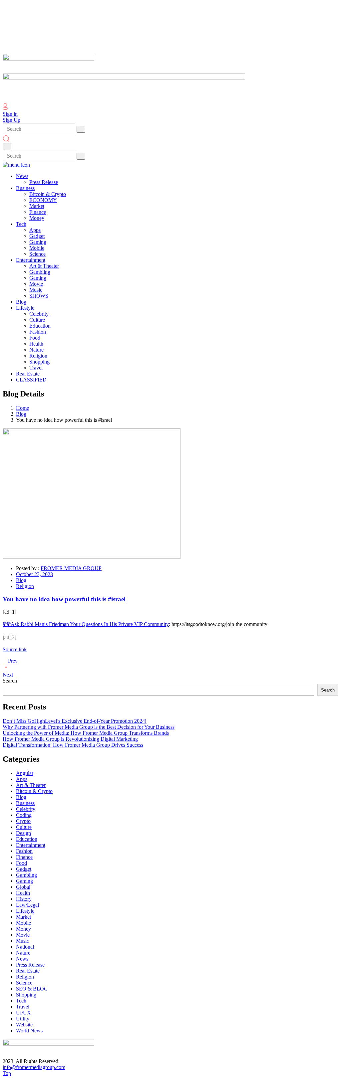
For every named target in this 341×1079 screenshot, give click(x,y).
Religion (25, 586)
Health (23, 893)
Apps (21, 779)
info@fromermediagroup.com (34, 1067)
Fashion (24, 851)
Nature (23, 953)
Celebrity (25, 809)
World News (29, 1030)
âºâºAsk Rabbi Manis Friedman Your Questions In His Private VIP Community (86, 624)
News (22, 959)
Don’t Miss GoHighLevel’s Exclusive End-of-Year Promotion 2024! (75, 721)
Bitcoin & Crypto (34, 791)
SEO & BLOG (32, 989)
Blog (21, 414)
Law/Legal (27, 905)
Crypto (23, 821)
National (25, 947)
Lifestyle (25, 911)
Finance (24, 857)
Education (26, 839)
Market (23, 917)
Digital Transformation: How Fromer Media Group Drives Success (73, 745)
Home (22, 408)
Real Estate (28, 971)
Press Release (30, 965)
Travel (22, 1006)
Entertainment (30, 845)
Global (23, 887)
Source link (15, 649)
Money (23, 929)
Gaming (24, 881)
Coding (24, 815)
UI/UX (23, 1012)
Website (24, 1024)
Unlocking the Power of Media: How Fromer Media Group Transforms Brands (86, 733)
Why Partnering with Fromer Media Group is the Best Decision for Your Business (88, 727)
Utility (22, 1018)
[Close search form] (7, 146)
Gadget (23, 869)
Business (25, 803)
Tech (21, 1000)
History (24, 899)
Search (10, 681)
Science (24, 983)
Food (21, 863)
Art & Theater (31, 785)
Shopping (26, 995)
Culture (24, 827)
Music (22, 941)
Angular (24, 773)
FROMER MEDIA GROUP (71, 568)
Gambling (26, 875)
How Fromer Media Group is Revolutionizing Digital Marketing (70, 739)
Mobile (23, 923)
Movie (23, 935)
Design (23, 833)
